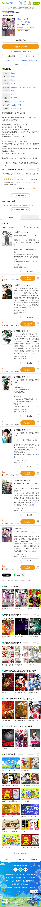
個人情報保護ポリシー (29, 881)
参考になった (23, 188)
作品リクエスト (10, 878)
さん (20, 179)
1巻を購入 (20, 46)
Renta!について (10, 874)
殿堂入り (14, 94)
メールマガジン (31, 878)
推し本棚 (12, 56)
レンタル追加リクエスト (11, 60)
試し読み (30, 271)
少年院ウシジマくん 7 (22, 528)
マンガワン (14, 98)
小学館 (13, 80)
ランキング (20, 859)
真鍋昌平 (20, 19)
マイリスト (31, 56)
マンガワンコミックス (18, 101)
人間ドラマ (22, 87)
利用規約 (18, 881)
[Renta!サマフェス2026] (11, 3)
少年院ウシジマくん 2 (22, 285)
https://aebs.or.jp (14, 904)
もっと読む (35, 261)
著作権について (25, 884)
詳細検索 (34, 859)
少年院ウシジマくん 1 (22, 232)
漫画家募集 (9, 887)
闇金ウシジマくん (17, 105)
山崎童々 (26, 19)
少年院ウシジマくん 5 (22, 430)
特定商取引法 (15, 884)
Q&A (24, 874)
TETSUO (4, 748)
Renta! (4, 580)
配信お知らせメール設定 (29, 60)
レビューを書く (24, 31)
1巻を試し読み (20, 40)
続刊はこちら (19, 64)
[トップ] (5, 3)
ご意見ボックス (20, 878)
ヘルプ (19, 874)
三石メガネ (31, 748)
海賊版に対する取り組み (21, 887)
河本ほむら (18, 748)
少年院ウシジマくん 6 (22, 480)
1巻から (4, 227)
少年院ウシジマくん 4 (22, 377)
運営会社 (32, 887)
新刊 (6, 859)
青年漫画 (27, 22)
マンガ (13, 84)
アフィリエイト (10, 881)
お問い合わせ (31, 874)
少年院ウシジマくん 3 (22, 331)
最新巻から (12, 227)
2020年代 (14, 91)
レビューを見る (19, 195)
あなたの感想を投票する (19, 209)
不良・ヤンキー (32, 87)
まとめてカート (32, 227)
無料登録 (36, 3)
